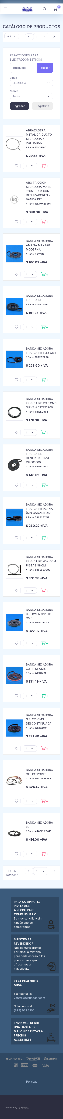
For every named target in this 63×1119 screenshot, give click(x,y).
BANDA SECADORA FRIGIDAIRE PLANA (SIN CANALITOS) (39, 509)
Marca (14, 91)
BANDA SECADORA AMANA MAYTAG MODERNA (39, 245)
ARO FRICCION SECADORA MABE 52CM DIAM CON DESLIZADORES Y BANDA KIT (38, 191)
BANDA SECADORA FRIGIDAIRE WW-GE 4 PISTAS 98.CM (41, 561)
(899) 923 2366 (24, 1010)
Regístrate (42, 106)
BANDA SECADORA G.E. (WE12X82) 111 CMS (39, 614)
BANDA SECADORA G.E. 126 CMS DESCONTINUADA (39, 719)
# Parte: (36, 147)
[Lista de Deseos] (16, 165)
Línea (13, 77)
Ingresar (19, 106)
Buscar (45, 67)
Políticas (31, 1081)
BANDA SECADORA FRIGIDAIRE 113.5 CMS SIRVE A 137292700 (41, 403)
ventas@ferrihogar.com (29, 998)
